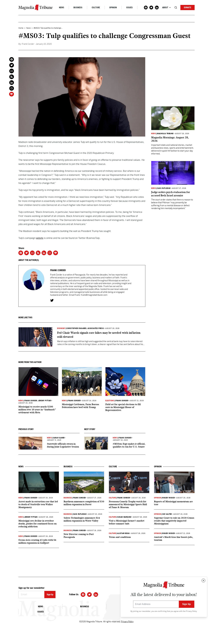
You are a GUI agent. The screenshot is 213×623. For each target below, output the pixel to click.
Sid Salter (167, 514)
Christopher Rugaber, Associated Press (85, 328)
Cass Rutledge (164, 188)
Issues (129, 7)
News (61, 7)
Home (20, 28)
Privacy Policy (191, 611)
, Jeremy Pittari (44, 401)
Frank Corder (30, 401)
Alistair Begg (123, 533)
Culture (96, 7)
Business (77, 7)
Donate (187, 7)
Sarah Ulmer (59, 438)
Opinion (113, 7)
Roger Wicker (168, 498)
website (39, 238)
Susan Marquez (124, 517)
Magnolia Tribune (165, 134)
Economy (61, 328)
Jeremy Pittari (30, 517)
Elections (109, 401)
